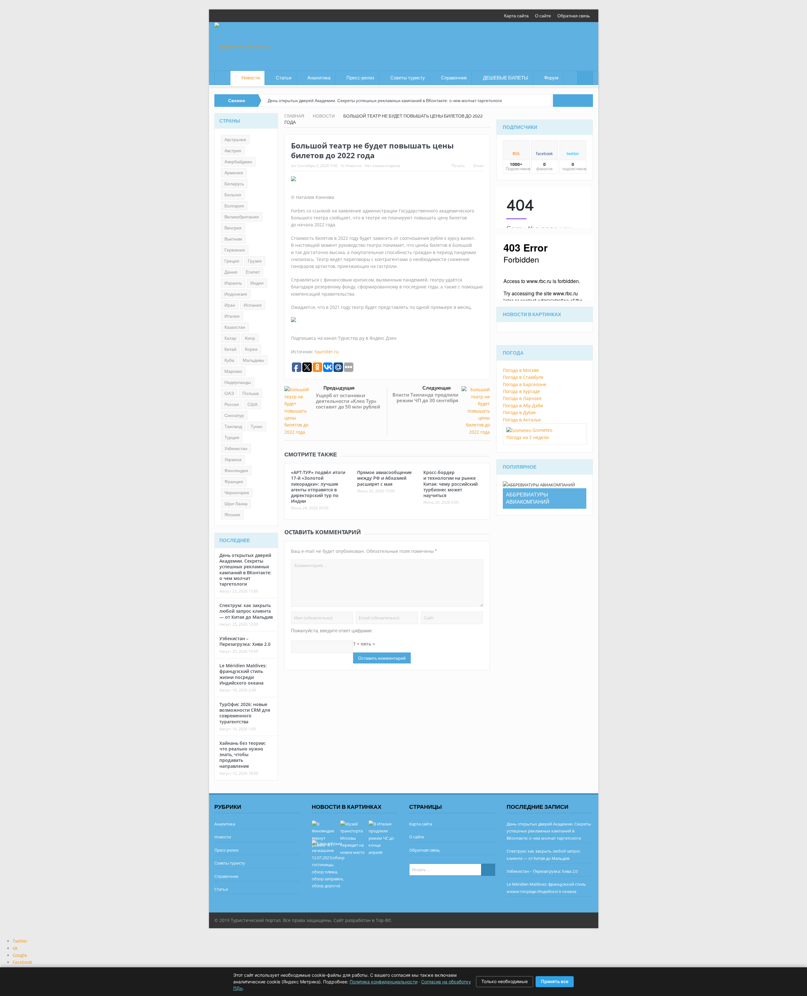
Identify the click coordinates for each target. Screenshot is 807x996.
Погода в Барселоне (524, 384)
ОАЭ (229, 393)
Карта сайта (516, 15)
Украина (232, 459)
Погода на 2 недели (527, 437)
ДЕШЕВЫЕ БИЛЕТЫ (505, 78)
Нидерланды (237, 382)
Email (478, 165)
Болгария (234, 205)
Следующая (436, 388)
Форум (551, 78)
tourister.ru (327, 352)
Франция (233, 481)
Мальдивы (253, 360)
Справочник (454, 78)
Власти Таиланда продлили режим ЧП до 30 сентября (425, 397)
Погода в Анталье (522, 420)
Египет (253, 272)
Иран (229, 305)
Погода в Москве (521, 370)
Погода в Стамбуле (523, 377)
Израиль (233, 283)
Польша (250, 393)
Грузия (255, 260)
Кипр (250, 338)
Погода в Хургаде (521, 391)
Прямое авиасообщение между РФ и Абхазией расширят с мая (384, 478)
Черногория (236, 492)
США (252, 404)
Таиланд (233, 426)
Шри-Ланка (235, 503)
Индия (257, 283)
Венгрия (232, 227)
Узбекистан (235, 448)
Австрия (232, 150)
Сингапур (234, 415)
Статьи (283, 78)
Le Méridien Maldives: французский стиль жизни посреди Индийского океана (243, 674)
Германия (234, 249)
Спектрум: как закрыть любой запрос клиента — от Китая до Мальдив (246, 611)
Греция (231, 260)
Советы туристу (407, 78)
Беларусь (234, 183)
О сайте (543, 15)
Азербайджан (238, 161)
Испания (253, 305)
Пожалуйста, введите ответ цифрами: (332, 631)
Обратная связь (573, 15)
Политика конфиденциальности (383, 981)
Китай (230, 349)
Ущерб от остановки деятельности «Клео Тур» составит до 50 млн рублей (348, 401)
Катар (230, 338)
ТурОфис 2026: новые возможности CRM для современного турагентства (244, 713)
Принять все (554, 981)
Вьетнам (233, 238)
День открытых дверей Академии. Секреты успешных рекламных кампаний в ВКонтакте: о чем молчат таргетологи (385, 100)
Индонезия (235, 294)
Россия (231, 404)
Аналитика (318, 78)
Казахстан (234, 327)
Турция (231, 437)
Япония (232, 514)
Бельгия (232, 194)
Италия (232, 316)
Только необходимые (504, 981)
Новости (250, 78)
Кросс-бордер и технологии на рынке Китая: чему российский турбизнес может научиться (450, 483)
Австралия (235, 139)
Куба (229, 360)
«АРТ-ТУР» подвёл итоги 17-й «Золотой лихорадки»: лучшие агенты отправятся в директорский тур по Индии (318, 486)
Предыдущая (339, 388)
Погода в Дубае (519, 412)
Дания (230, 272)
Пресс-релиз (360, 78)
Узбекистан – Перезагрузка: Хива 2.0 (244, 641)
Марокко (233, 371)
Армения (233, 172)
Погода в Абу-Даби (523, 405)
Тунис (257, 426)
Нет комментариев (382, 165)
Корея (251, 349)
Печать (458, 165)
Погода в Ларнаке (522, 398)
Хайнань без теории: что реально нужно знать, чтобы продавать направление (242, 754)
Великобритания (241, 216)
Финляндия (236, 470)
